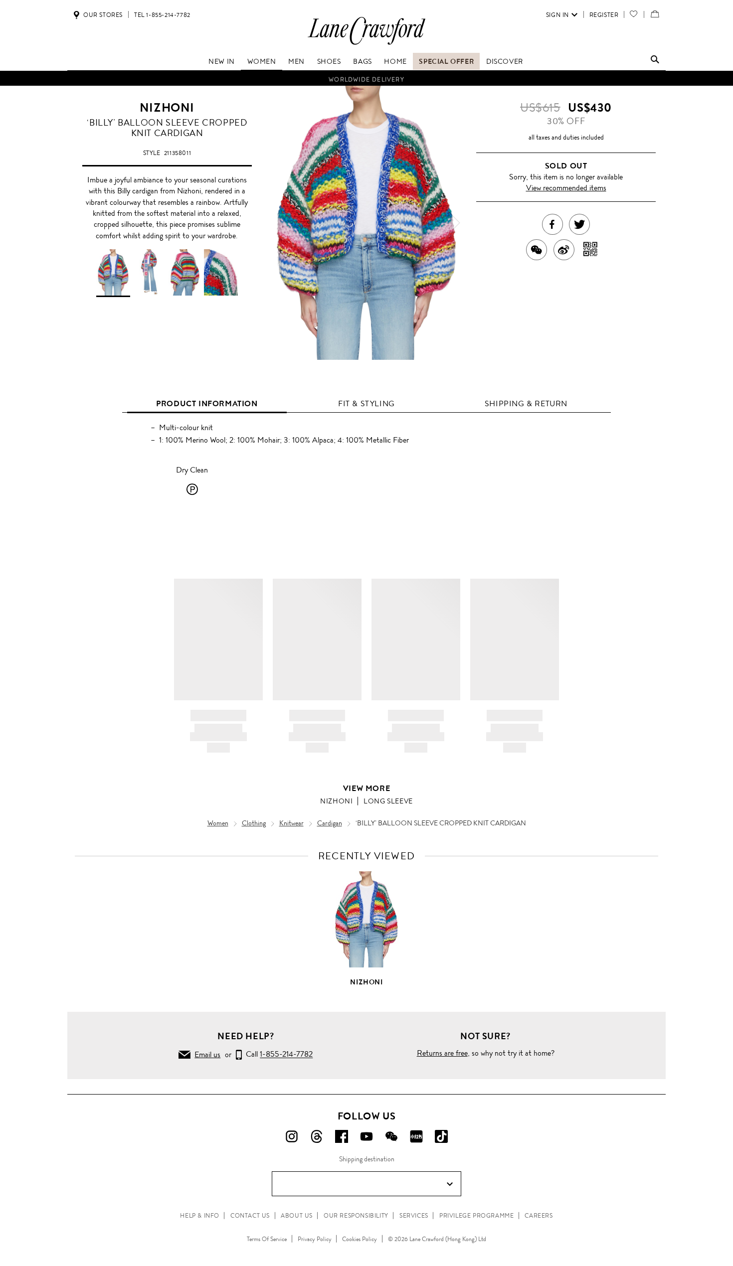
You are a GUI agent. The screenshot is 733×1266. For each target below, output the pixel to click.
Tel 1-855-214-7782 (162, 14)
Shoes (329, 61)
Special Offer (446, 61)
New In (221, 61)
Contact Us (250, 1215)
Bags (362, 61)
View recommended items (566, 187)
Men (296, 61)
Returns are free (442, 1053)
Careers (538, 1215)
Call (277, 1054)
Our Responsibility (356, 1215)
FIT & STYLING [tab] (366, 403)
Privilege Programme (476, 1215)
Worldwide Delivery (366, 78)
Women (261, 61)
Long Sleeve (388, 801)
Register (604, 14)
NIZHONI (167, 107)
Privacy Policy (315, 1239)
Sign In (557, 14)
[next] (453, 222)
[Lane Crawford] (366, 44)
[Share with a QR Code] (590, 249)
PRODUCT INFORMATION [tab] (206, 403)
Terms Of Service (267, 1239)
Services (413, 1215)
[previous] (279, 222)
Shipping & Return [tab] (526, 403)
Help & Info (199, 1215)
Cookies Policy (359, 1239)
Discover (504, 61)
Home (395, 61)
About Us (297, 1215)
